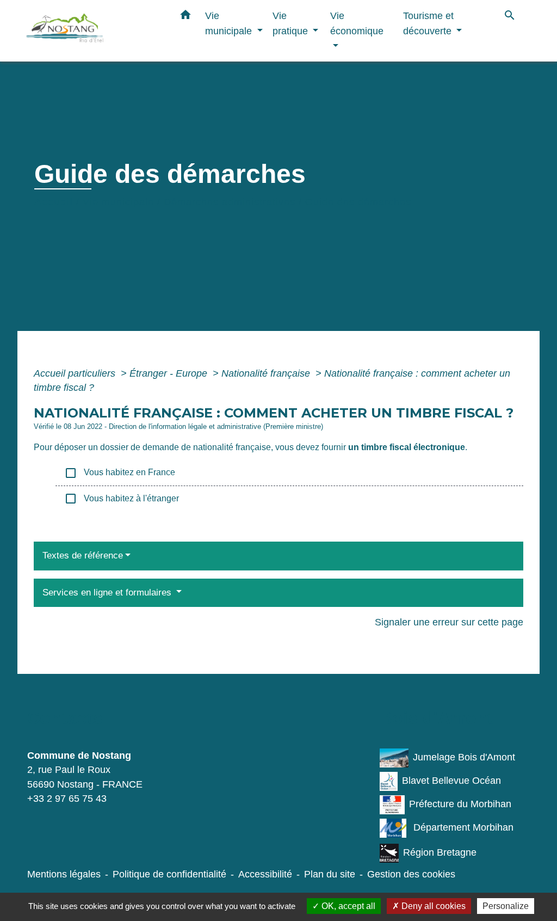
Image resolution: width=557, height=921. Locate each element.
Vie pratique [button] (292, 23)
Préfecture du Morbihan (460, 804)
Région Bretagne (439, 852)
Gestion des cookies (411, 874)
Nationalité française (267, 373)
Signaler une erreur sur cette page (449, 622)
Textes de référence (82, 555)
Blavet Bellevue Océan (451, 780)
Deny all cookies (432, 906)
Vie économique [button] (356, 23)
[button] (185, 17)
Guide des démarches (358, 202)
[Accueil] (94, 30)
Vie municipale (118, 202)
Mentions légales (64, 874)
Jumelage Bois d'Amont (464, 757)
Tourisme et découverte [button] (428, 23)
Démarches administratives (229, 202)
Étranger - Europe (169, 373)
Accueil (53, 202)
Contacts (65, 718)
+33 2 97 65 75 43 (67, 798)
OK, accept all (347, 906)
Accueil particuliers (76, 373)
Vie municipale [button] (230, 23)
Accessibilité (265, 874)
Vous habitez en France (119, 473)
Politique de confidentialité (169, 874)
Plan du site (329, 874)
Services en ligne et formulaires (108, 592)
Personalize (505, 906)
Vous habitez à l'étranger (121, 498)
